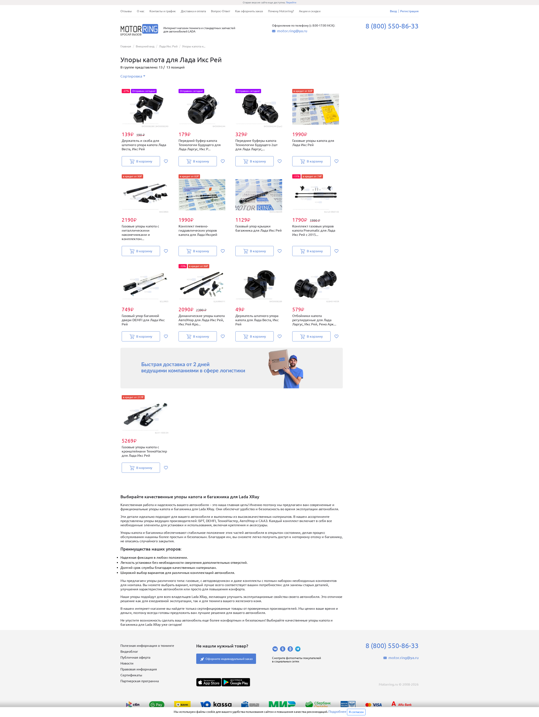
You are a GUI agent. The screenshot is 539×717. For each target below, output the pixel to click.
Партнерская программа (139, 681)
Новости (126, 663)
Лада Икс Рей (168, 46)
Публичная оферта (135, 657)
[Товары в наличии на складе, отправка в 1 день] (231, 368)
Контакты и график (162, 11)
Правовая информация (138, 669)
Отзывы (126, 11)
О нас (140, 11)
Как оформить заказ (249, 11)
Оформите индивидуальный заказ (229, 659)
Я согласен (356, 712)
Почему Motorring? (281, 11)
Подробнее (337, 711)
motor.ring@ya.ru (292, 31)
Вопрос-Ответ (220, 11)
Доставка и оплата (193, 11)
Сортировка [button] (131, 76)
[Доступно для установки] (235, 682)
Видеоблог (129, 651)
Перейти (291, 2)
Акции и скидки (309, 11)
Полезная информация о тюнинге (147, 645)
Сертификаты (131, 675)
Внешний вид (145, 46)
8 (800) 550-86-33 (392, 26)
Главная (125, 46)
